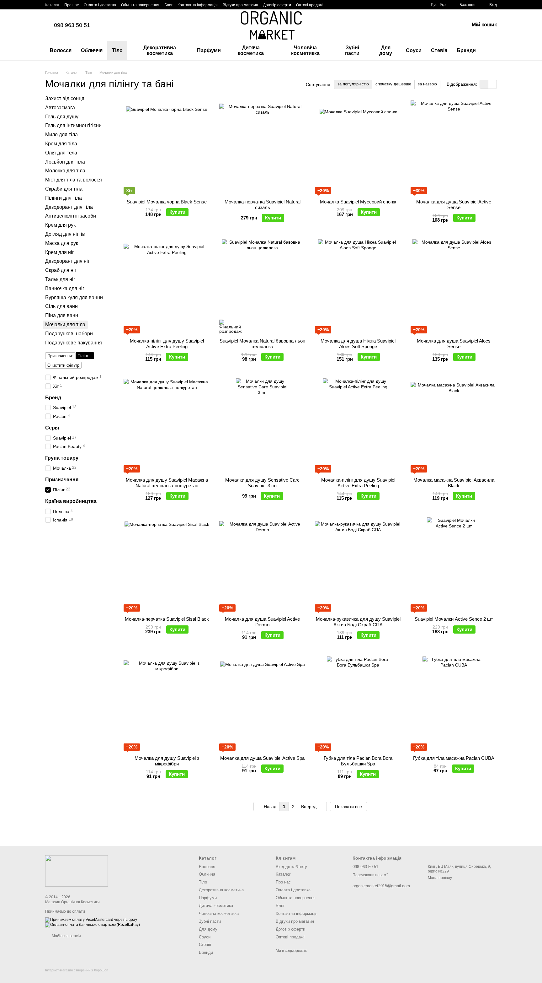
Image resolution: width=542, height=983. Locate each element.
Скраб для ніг (61, 270)
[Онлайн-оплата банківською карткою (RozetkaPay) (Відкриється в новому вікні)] (92, 924)
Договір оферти (277, 5)
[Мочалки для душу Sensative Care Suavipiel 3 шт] (262, 425)
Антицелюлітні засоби (70, 216)
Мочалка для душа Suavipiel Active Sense (453, 204)
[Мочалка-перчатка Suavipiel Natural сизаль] (262, 147)
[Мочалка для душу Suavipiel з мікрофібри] (167, 703)
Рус (434, 5)
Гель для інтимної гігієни (73, 125)
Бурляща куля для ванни (74, 297)
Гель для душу (61, 116)
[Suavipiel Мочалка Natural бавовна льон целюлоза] (262, 286)
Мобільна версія (66, 936)
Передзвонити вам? (370, 875)
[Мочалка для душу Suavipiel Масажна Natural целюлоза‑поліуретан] (167, 425)
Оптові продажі (309, 5)
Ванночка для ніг (64, 288)
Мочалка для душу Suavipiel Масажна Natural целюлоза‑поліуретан (167, 482)
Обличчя (92, 50)
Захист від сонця (64, 98)
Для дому (385, 50)
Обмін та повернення (140, 5)
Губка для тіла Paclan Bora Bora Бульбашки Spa (358, 760)
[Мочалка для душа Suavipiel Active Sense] (454, 147)
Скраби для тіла (63, 189)
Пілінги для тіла (63, 197)
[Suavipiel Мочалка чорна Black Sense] (167, 147)
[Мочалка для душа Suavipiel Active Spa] (262, 703)
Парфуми (209, 50)
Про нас (71, 5)
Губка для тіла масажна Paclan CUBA (453, 758)
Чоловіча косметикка (305, 50)
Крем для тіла (61, 143)
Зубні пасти (352, 50)
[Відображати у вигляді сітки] (484, 84)
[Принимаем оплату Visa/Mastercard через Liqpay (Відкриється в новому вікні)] (91, 919)
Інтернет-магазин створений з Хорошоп (76, 970)
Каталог (52, 5)
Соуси (414, 50)
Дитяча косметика (251, 50)
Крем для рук (60, 225)
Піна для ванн (61, 315)
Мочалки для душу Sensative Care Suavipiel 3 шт (262, 482)
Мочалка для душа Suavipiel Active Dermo (262, 621)
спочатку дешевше (393, 84)
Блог (168, 5)
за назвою (427, 84)
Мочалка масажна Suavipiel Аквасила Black (453, 482)
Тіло (117, 50)
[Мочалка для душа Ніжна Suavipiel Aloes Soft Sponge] (358, 286)
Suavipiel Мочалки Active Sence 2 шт (454, 619)
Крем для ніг (59, 252)
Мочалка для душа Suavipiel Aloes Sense (454, 343)
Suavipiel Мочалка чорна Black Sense (167, 201)
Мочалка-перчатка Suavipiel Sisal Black (167, 619)
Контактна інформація (198, 5)
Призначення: (60, 356)
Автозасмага (60, 107)
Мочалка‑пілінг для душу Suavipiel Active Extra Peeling (167, 343)
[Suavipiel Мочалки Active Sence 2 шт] (454, 564)
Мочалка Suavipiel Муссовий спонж (358, 201)
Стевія (439, 50)
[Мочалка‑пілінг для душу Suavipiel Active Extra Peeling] (167, 286)
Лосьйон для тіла (65, 161)
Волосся (61, 50)
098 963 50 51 (72, 25)
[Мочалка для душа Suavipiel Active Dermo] (262, 564)
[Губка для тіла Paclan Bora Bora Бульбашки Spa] (358, 703)
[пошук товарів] (492, 51)
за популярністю (353, 84)
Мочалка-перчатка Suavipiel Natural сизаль (262, 204)
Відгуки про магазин (240, 5)
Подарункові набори (69, 333)
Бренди (466, 50)
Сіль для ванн (61, 306)
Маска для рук (61, 243)
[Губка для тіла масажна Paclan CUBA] (454, 703)
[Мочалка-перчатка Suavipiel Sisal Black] (167, 564)
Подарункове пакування (73, 342)
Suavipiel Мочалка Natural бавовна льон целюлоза (262, 343)
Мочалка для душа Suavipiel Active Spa (262, 758)
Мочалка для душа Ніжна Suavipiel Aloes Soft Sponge (358, 343)
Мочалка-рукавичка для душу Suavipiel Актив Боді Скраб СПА (358, 621)
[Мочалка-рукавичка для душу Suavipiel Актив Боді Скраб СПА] (358, 564)
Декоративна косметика (159, 50)
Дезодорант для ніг (67, 261)
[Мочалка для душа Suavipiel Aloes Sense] (454, 286)
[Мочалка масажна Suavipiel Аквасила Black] (454, 425)
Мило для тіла (61, 134)
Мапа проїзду (440, 878)
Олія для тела (61, 152)
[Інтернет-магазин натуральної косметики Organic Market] (76, 870)
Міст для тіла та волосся (73, 179)
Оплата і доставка (100, 5)
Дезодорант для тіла (69, 206)
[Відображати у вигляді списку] (492, 84)
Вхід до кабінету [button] (291, 866)
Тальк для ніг (60, 279)
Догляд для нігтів (65, 234)
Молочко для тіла (65, 170)
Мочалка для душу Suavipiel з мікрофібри (167, 760)
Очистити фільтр (63, 365)
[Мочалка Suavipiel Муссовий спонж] (358, 147)
